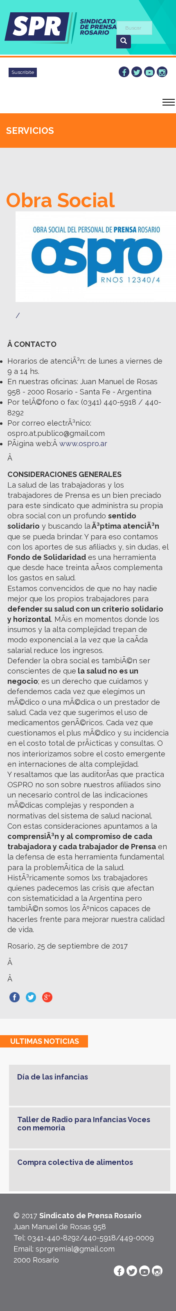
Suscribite (22, 72)
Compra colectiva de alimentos (75, 1162)
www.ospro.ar (83, 443)
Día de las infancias (52, 1077)
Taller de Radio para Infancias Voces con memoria (83, 1123)
